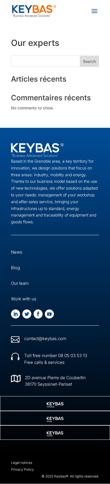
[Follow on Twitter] (26, 314)
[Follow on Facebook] (38, 314)
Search (89, 61)
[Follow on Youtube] (49, 314)
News (16, 252)
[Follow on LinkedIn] (15, 314)
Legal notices (21, 462)
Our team (20, 283)
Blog (15, 267)
